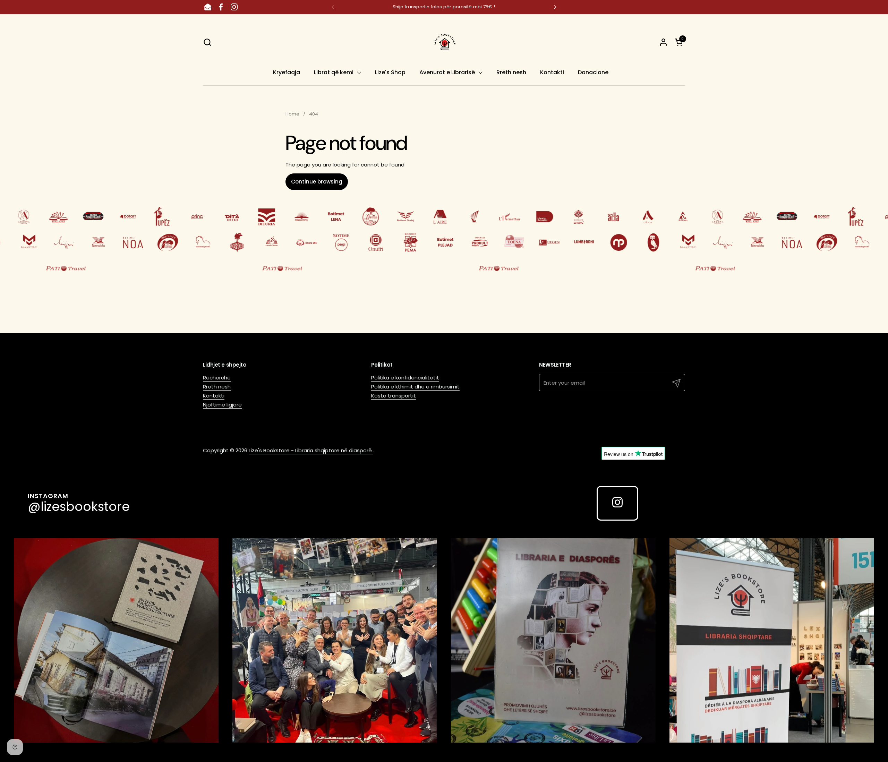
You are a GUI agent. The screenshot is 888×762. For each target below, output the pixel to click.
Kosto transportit (393, 395)
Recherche (217, 377)
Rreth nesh (217, 386)
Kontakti (213, 395)
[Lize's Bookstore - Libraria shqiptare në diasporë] (444, 42)
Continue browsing (316, 181)
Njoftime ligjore (222, 404)
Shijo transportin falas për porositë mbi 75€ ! (444, 7)
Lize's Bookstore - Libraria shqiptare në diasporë (311, 450)
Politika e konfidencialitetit (405, 377)
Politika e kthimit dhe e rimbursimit (415, 386)
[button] (207, 42)
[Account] (663, 42)
